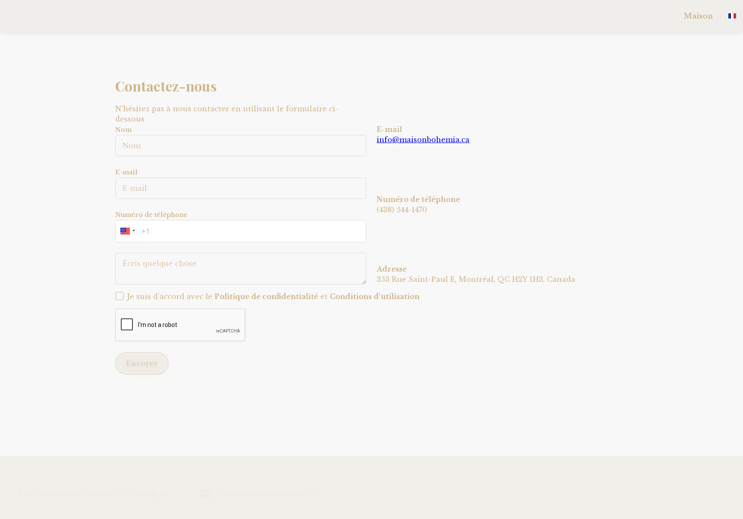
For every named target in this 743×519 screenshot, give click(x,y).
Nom (123, 130)
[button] (126, 231)
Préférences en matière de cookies (92, 493)
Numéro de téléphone (151, 215)
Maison (698, 16)
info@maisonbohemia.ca (423, 139)
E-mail (126, 172)
